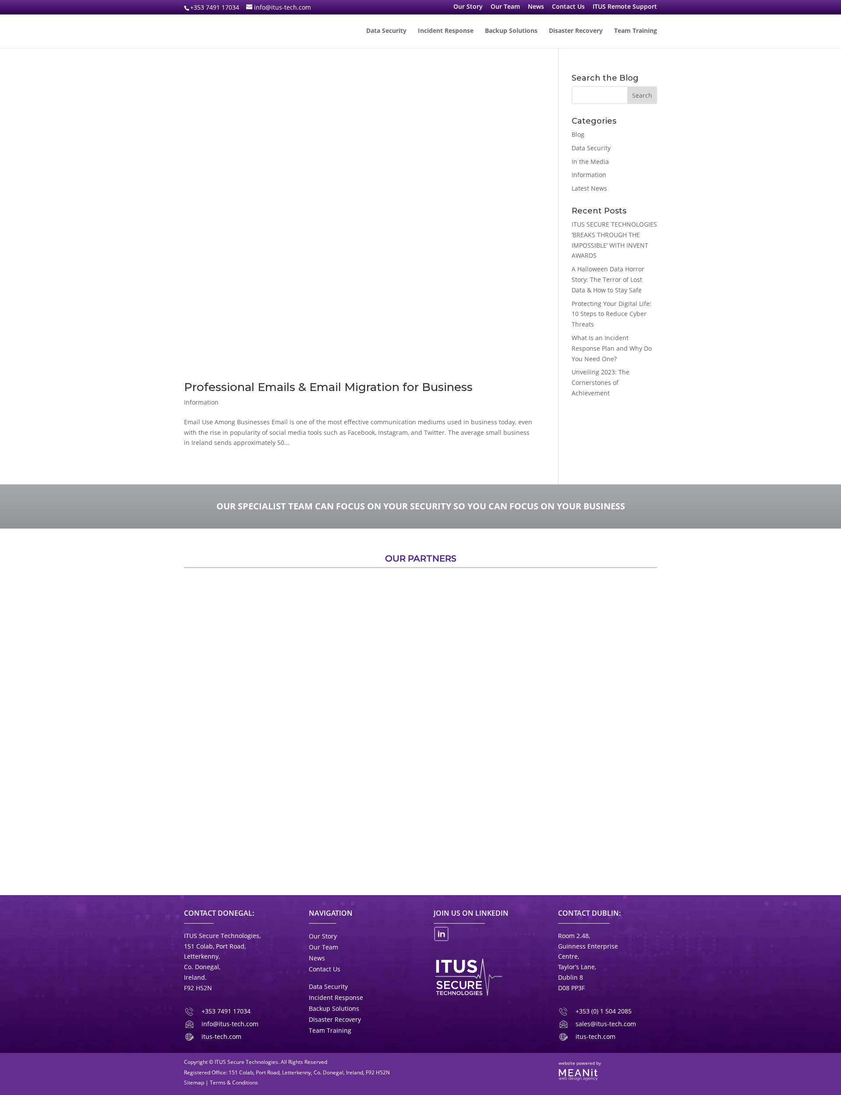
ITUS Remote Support (625, 7)
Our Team (505, 7)
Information (201, 402)
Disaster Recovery (576, 31)
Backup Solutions (511, 31)
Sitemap (194, 1082)
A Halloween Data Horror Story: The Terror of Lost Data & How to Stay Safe (608, 279)
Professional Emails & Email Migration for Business (328, 387)
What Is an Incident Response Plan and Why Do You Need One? (612, 348)
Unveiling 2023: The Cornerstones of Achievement (600, 382)
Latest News (589, 188)
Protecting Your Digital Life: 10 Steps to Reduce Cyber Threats (611, 314)
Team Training (635, 31)
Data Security (386, 31)
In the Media (590, 161)
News (536, 7)
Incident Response (446, 31)
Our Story (468, 7)
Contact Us (568, 7)
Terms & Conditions (234, 1082)
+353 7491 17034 (214, 7)
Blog (578, 134)
